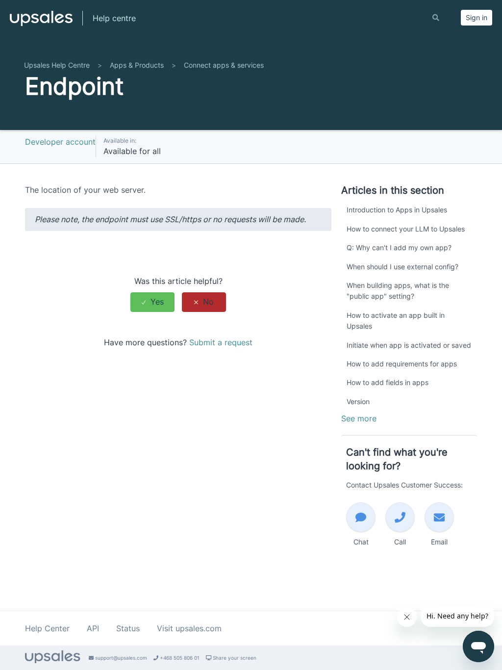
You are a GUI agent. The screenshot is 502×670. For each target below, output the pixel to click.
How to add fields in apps (387, 382)
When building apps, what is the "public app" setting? (398, 290)
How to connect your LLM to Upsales (406, 229)
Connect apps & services (224, 65)
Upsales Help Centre (57, 65)
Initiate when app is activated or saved (409, 345)
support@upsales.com (120, 658)
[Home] (41, 22)
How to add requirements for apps (402, 364)
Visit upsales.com (189, 628)
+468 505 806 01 (179, 658)
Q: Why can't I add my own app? (399, 247)
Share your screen (233, 658)
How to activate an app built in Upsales (396, 320)
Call (400, 542)
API (93, 628)
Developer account (60, 142)
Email (439, 542)
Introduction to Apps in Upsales (397, 210)
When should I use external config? (402, 266)
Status (128, 628)
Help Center (47, 628)
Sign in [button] (476, 17)
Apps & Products (137, 65)
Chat (361, 542)
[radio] (152, 301)
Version (358, 401)
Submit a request (220, 342)
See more (358, 418)
